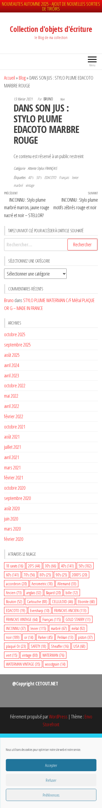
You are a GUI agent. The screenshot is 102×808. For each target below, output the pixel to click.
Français (64, 177)
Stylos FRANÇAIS (47, 168)
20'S (34, 565)
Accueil (9, 77)
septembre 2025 (17, 344)
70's (29, 574)
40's (30, 177)
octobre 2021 (14, 426)
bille (72, 592)
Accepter (51, 765)
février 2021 (13, 477)
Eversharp (40, 610)
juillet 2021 (12, 447)
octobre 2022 (14, 385)
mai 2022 (11, 395)
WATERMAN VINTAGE (23, 664)
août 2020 (12, 508)
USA (79, 646)
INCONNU (16, 628)
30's (50, 565)
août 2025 (12, 355)
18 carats (14, 565)
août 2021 (12, 436)
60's (12, 574)
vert (11, 655)
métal (78, 628)
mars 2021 (12, 467)
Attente (32, 168)
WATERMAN (53, 655)
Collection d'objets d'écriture (51, 29)
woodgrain (55, 664)
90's (61, 574)
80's (45, 574)
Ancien (14, 592)
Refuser (51, 780)
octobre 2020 (14, 488)
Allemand (66, 583)
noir (13, 637)
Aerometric (42, 583)
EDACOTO (50, 177)
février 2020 (13, 539)
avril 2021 (11, 457)
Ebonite (86, 601)
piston (85, 637)
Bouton (14, 601)
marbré (18, 185)
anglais (33, 592)
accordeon (16, 583)
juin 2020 (11, 518)
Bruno (49, 99)
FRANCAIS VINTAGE (22, 619)
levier (75, 177)
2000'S (79, 574)
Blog (22, 77)
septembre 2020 (17, 498)
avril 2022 (11, 406)
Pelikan (65, 637)
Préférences (51, 795)
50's (38, 177)
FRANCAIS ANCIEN (70, 610)
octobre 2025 (14, 334)
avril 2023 (11, 375)
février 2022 (13, 416)
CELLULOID (62, 601)
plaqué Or (16, 646)
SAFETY (38, 646)
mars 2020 (12, 528)
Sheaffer (60, 646)
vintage (30, 185)
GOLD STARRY (78, 619)
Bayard (53, 592)
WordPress (58, 716)
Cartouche (37, 601)
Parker (45, 637)
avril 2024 (11, 365)
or (28, 637)
